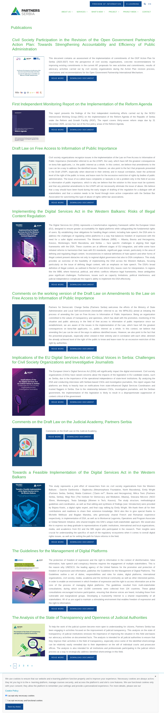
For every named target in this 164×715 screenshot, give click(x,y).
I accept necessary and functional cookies (25, 700)
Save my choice (14, 707)
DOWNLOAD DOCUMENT (82, 78)
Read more (58, 78)
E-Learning (132, 4)
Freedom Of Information (106, 4)
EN (149, 4)
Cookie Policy (11, 691)
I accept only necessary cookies (20, 696)
